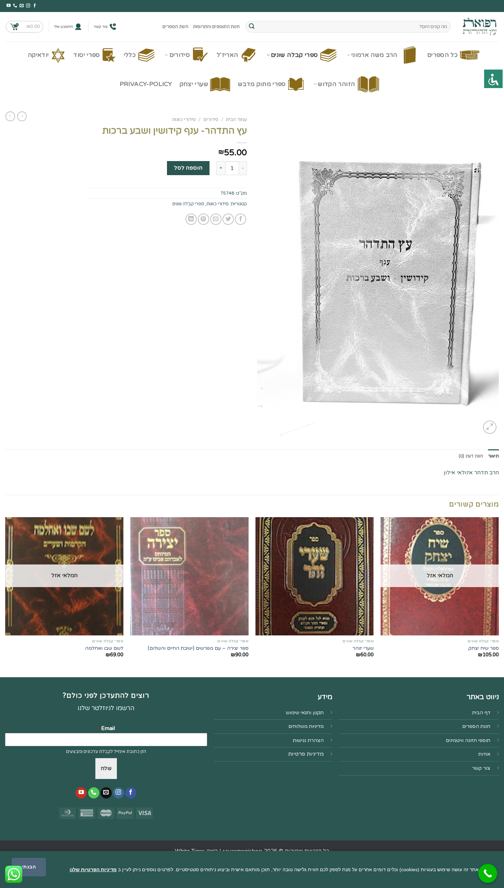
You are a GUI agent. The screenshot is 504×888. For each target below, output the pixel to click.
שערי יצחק (194, 84)
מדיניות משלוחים (306, 726)
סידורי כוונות (184, 119)
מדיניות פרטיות (306, 754)
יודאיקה (38, 55)
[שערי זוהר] (314, 576)
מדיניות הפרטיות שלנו (93, 869)
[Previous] (498, 596)
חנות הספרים (175, 26)
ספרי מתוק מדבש (262, 84)
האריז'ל (227, 55)
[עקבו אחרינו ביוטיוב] (9, 5)
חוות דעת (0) (471, 456)
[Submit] (251, 27)
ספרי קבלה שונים (294, 55)
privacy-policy (146, 84)
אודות (484, 754)
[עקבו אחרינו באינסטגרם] (28, 5)
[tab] (493, 456)
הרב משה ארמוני (374, 55)
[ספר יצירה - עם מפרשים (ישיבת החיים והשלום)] (189, 576)
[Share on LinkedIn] (191, 219)
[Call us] (15, 5)
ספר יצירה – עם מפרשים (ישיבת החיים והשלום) (198, 648)
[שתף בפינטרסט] (203, 219)
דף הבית (481, 713)
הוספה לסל (188, 168)
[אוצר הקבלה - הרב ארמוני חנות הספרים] (480, 26)
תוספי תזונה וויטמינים (468, 740)
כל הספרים (442, 55)
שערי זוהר (363, 648)
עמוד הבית (236, 119)
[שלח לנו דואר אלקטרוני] (22, 5)
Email (106, 728)
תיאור (493, 456)
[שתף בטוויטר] (228, 219)
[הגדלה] (489, 427)
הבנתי (29, 866)
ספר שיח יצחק (483, 648)
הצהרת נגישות (308, 740)
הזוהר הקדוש (336, 84)
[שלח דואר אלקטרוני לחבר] (215, 219)
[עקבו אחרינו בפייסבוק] (35, 5)
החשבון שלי (63, 26)
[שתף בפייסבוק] (240, 219)
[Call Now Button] (487, 873)
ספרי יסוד (86, 55)
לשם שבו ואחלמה (104, 648)
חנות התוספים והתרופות (216, 26)
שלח (106, 768)
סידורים (179, 55)
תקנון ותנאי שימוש (305, 713)
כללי (130, 55)
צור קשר (101, 26)
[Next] (5, 596)
